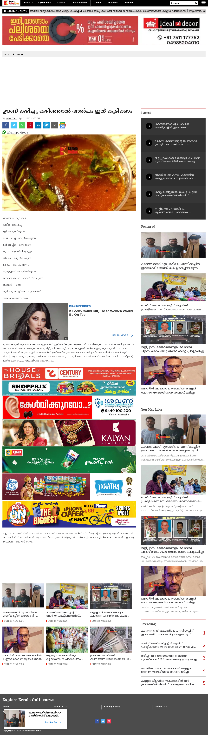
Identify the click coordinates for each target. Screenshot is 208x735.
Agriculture (44, 3)
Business (113, 3)
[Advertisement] (104, 84)
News (27, 3)
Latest (146, 113)
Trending (148, 624)
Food (20, 54)
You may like (151, 410)
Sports (61, 3)
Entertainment (79, 3)
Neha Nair (11, 118)
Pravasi (128, 3)
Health (97, 3)
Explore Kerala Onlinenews (28, 700)
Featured (148, 227)
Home (7, 54)
